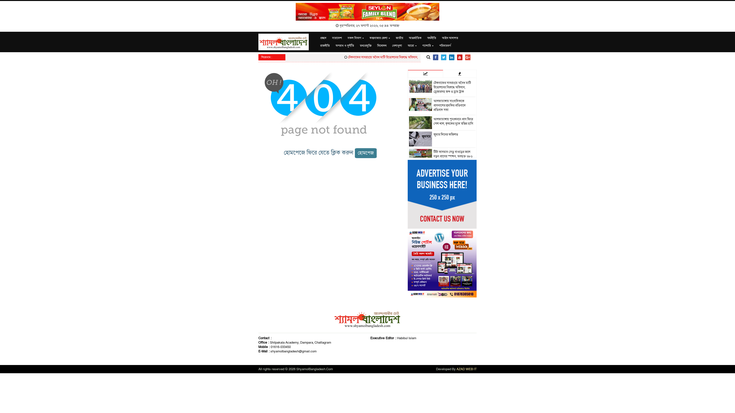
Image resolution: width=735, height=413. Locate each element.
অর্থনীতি (431, 38)
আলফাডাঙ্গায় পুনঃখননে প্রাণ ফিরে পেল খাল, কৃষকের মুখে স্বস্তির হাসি (453, 121)
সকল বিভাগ (355, 38)
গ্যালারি (427, 46)
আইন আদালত (450, 38)
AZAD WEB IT (467, 369)
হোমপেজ (366, 153)
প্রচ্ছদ (323, 38)
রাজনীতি (325, 46)
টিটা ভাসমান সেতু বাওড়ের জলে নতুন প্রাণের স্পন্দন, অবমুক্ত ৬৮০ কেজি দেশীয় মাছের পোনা (453, 156)
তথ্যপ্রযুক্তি (366, 46)
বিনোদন (381, 46)
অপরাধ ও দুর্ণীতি (345, 46)
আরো (411, 46)
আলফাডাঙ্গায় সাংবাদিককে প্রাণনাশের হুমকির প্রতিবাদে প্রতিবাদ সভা (450, 105)
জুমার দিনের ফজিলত (446, 134)
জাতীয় (399, 38)
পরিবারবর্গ (445, 46)
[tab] (425, 74)
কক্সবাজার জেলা (379, 38)
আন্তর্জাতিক (415, 38)
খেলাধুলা (397, 46)
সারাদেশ (337, 38)
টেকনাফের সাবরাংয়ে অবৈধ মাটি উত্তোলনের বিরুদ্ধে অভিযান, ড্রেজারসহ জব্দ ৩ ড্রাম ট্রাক (389, 57)
